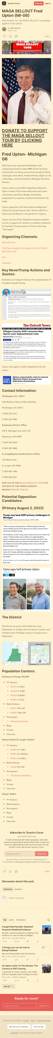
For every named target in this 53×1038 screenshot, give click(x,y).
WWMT (14, 691)
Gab (4, 257)
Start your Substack (20, 1026)
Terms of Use (38, 859)
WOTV (13, 686)
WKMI (13, 712)
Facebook (6, 263)
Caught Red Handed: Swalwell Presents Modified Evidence (17, 928)
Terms (32, 1020)
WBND (13, 749)
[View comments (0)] (10, 36)
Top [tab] (4, 920)
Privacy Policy (45, 862)
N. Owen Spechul (14, 28)
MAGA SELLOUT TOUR (32, 483)
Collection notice (44, 1020)
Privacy (26, 1020)
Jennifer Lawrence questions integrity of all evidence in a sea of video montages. (20, 934)
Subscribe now (9, 242)
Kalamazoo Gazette (19, 721)
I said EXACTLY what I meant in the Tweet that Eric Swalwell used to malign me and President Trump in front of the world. (19, 973)
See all (7, 986)
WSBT (13, 754)
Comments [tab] (7, 889)
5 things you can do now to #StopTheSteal (16, 949)
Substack (14, 1033)
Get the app (39, 1026)
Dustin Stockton (18, 938)
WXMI (13, 699)
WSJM (13, 767)
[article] (26, 934)
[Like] (4, 36)
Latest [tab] (11, 920)
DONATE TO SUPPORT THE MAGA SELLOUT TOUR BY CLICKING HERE (25, 138)
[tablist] (12, 889)
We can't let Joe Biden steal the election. (18, 953)
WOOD (14, 695)
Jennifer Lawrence (19, 977)
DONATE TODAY (19, 489)
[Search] (48, 919)
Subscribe (39, 3)
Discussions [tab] (21, 920)
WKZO (13, 708)
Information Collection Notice (26, 862)
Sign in (48, 3)
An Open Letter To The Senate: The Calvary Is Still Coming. (20, 967)
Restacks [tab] (18, 889)
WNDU (14, 758)
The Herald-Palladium (20, 775)
